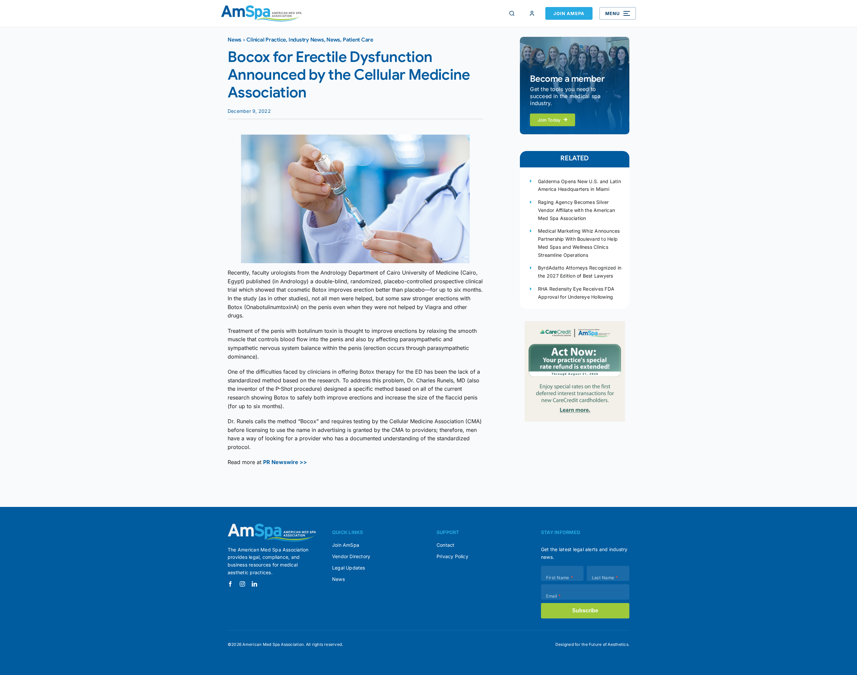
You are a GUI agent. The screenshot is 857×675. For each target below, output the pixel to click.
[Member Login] (532, 13)
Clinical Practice (266, 39)
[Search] (512, 13)
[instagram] (242, 584)
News (234, 39)
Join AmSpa (569, 13)
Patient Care (358, 39)
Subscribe (585, 610)
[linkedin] (254, 584)
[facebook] (230, 584)
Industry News (306, 39)
